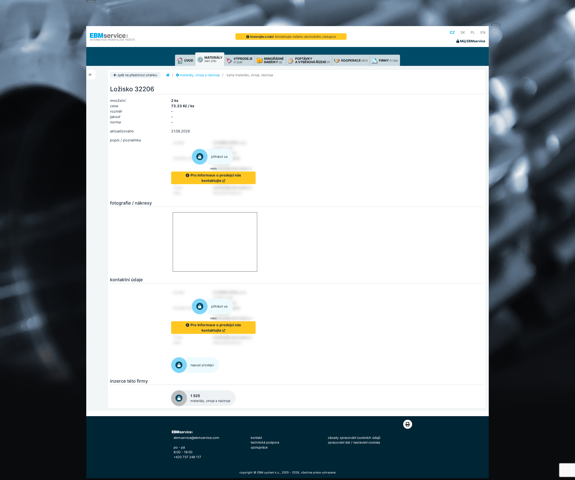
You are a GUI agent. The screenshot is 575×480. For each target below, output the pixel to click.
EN (482, 32)
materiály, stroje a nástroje (199, 75)
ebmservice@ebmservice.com (196, 438)
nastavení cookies (366, 442)
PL (473, 32)
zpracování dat (339, 442)
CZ (452, 32)
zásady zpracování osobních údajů (354, 438)
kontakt (256, 438)
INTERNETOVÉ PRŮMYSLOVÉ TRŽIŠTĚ (112, 39)
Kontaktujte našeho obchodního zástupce (293, 36)
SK (462, 32)
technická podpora (265, 442)
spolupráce (259, 447)
